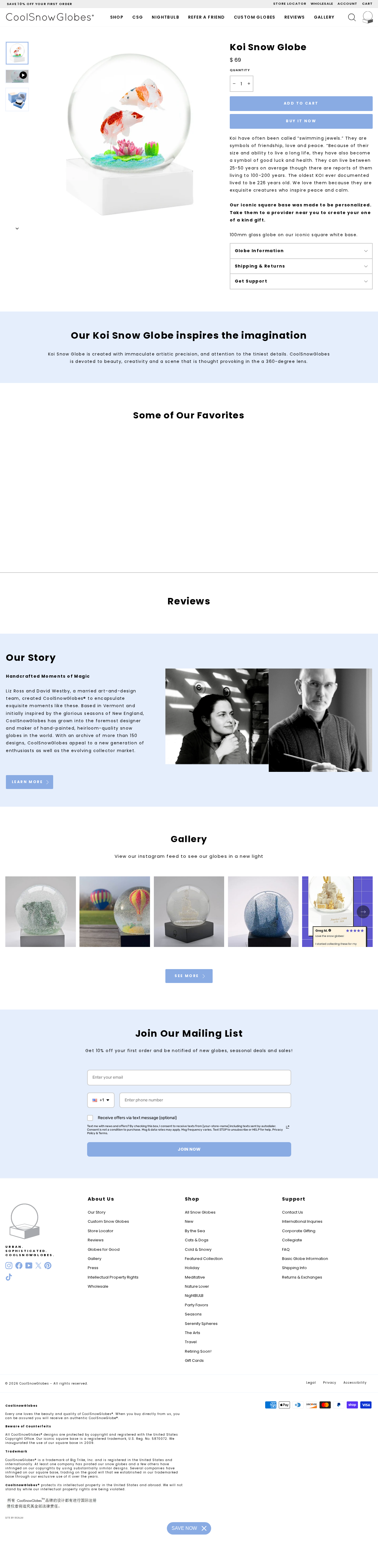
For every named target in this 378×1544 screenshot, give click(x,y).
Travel (191, 1342)
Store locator (289, 3)
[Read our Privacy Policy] (287, 1127)
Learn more (28, 781)
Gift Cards (194, 1360)
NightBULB (194, 1295)
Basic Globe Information (305, 1258)
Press (93, 1268)
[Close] (204, 1528)
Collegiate (292, 1240)
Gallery (324, 17)
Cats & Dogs (196, 1240)
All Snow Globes (200, 1212)
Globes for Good (104, 1249)
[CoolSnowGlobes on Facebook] (18, 1265)
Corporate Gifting (298, 1231)
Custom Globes (255, 17)
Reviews (294, 17)
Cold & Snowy (198, 1249)
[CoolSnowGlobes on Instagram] (8, 1265)
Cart (367, 3)
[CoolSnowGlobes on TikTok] (8, 1277)
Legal (311, 1382)
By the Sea (195, 1231)
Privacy (329, 1382)
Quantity (240, 70)
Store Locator (100, 1231)
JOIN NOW (189, 1149)
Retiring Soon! (198, 1351)
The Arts (192, 1333)
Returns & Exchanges (302, 1277)
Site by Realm (14, 1517)
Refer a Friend (206, 17)
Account (348, 3)
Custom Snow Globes (108, 1221)
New (189, 1221)
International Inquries (302, 1221)
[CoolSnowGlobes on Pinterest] (47, 1265)
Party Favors (196, 1305)
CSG (137, 17)
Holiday (192, 1268)
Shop (117, 17)
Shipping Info (294, 1268)
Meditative (195, 1277)
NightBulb (165, 17)
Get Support (251, 281)
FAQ (286, 1249)
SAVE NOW (184, 1528)
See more (188, 975)
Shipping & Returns (260, 266)
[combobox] (101, 1100)
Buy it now (301, 120)
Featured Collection (204, 1258)
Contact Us (292, 1212)
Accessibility (355, 1382)
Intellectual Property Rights (113, 1277)
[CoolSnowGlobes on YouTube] (28, 1265)
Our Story (96, 1212)
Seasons (193, 1314)
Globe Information (259, 251)
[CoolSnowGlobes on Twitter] (38, 1265)
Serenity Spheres (201, 1323)
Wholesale (322, 3)
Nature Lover (197, 1286)
